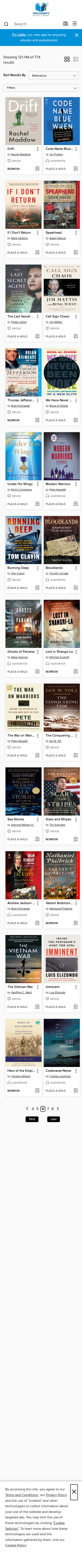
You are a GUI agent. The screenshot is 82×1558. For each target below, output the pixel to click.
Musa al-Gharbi (58, 406)
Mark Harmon (19, 657)
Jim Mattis (55, 322)
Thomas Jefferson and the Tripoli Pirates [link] (21, 400)
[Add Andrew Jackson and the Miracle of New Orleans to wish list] (37, 923)
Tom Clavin (17, 573)
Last (53, 1119)
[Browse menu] (75, 24)
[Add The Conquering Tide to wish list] (75, 756)
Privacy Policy (56, 1495)
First (32, 1119)
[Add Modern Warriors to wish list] (75, 504)
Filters (11, 88)
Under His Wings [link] (20, 484)
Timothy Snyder (58, 573)
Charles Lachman (60, 1076)
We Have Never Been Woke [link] (60, 400)
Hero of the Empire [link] (21, 1071)
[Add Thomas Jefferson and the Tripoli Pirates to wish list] (37, 420)
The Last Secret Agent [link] (21, 317)
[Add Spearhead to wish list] (75, 253)
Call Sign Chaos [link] (57, 317)
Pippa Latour (19, 322)
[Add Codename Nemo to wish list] (75, 1091)
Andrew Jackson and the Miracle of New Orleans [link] (21, 903)
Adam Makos (57, 238)
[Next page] (58, 1109)
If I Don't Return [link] (19, 233)
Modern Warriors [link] (58, 484)
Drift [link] (10, 149)
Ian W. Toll (55, 741)
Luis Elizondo (57, 992)
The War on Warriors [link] (21, 736)
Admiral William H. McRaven (24, 825)
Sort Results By (14, 75)
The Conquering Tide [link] (60, 736)
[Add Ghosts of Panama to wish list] (37, 672)
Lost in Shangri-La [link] (59, 652)
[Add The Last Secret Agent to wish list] (37, 337)
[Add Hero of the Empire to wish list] (37, 1091)
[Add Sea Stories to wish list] (37, 839)
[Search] (6, 23)
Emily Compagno (21, 489)
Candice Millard (20, 1076)
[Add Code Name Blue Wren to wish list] (75, 169)
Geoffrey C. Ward (21, 992)
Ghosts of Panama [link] (21, 652)
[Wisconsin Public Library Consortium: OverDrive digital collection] (41, 9)
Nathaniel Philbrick (60, 909)
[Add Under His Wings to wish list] (37, 504)
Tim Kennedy (57, 825)
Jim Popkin (56, 154)
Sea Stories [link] (15, 819)
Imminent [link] (52, 987)
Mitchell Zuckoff (59, 657)
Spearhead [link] (54, 233)
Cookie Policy (15, 1545)
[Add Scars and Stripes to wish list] (75, 839)
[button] (67, 60)
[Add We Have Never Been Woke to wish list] (75, 420)
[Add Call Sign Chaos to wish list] (75, 337)
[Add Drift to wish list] (37, 169)
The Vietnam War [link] (20, 987)
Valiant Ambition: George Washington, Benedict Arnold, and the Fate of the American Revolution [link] (60, 903)
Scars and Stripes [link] (58, 819)
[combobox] (32, 24)
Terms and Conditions (21, 1495)
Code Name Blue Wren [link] (60, 149)
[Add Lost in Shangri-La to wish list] (75, 672)
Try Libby (19, 35)
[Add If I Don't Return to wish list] (37, 253)
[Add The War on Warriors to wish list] (37, 756)
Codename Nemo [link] (58, 1071)
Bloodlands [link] (54, 568)
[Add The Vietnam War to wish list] (37, 1007)
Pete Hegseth (57, 489)
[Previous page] (27, 1109)
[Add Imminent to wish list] (75, 1007)
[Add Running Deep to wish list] (37, 588)
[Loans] (66, 24)
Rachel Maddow (21, 154)
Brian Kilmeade (20, 406)
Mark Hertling (19, 238)
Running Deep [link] (18, 568)
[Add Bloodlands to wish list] (75, 588)
